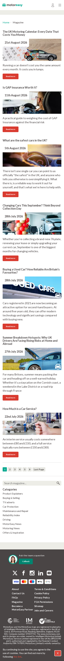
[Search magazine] (58, 483)
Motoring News (11, 528)
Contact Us (18, 593)
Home (6, 22)
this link (17, 656)
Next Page (29, 469)
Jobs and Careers (43, 610)
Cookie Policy (41, 593)
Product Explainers (13, 493)
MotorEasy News (12, 523)
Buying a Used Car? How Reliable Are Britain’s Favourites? (31, 271)
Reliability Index (11, 515)
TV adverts (9, 502)
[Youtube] (49, 573)
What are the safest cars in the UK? (25, 140)
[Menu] (59, 5)
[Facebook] (23, 573)
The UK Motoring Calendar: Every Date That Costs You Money (31, 33)
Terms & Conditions (45, 589)
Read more (10, 76)
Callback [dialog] (26, 561)
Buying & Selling (11, 497)
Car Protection (10, 506)
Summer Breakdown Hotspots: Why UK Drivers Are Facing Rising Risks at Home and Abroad (30, 340)
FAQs (15, 597)
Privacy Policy (42, 597)
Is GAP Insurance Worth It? (20, 87)
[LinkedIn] (40, 573)
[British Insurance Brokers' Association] (13, 621)
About (15, 589)
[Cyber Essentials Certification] (47, 621)
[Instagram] (32, 573)
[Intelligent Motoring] (29, 621)
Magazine (17, 601)
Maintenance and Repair (15, 510)
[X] (15, 573)
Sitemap (38, 606)
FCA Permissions (43, 601)
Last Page (39, 469)
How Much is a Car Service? (20, 408)
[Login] (52, 5)
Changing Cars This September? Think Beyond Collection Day (31, 207)
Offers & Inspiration (13, 532)
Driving (7, 519)
